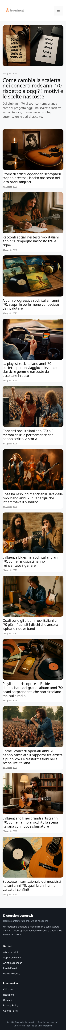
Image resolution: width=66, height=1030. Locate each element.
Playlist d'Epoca (11, 973)
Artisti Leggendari (12, 962)
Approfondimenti (12, 957)
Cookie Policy (10, 1010)
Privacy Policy (10, 1005)
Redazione (8, 994)
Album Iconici (10, 952)
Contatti (7, 1000)
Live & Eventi (10, 968)
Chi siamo (8, 989)
